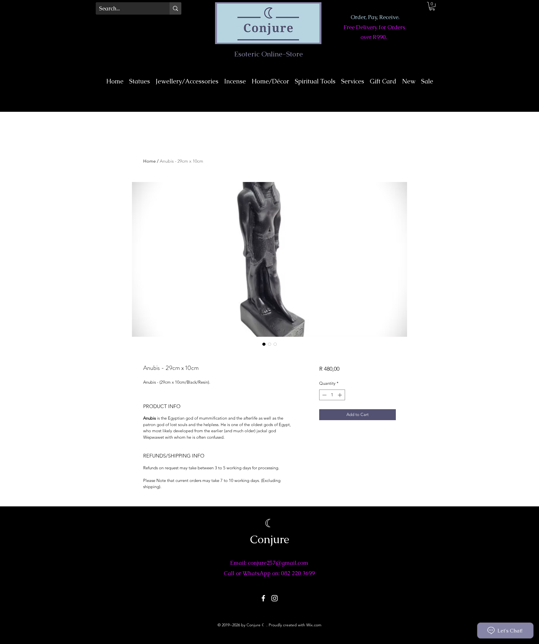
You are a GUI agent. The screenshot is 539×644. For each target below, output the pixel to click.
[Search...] (175, 8)
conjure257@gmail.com (278, 562)
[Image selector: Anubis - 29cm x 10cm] (264, 344)
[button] (432, 6)
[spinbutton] (332, 395)
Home (149, 161)
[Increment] (340, 395)
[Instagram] (274, 598)
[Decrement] (324, 395)
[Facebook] (263, 598)
